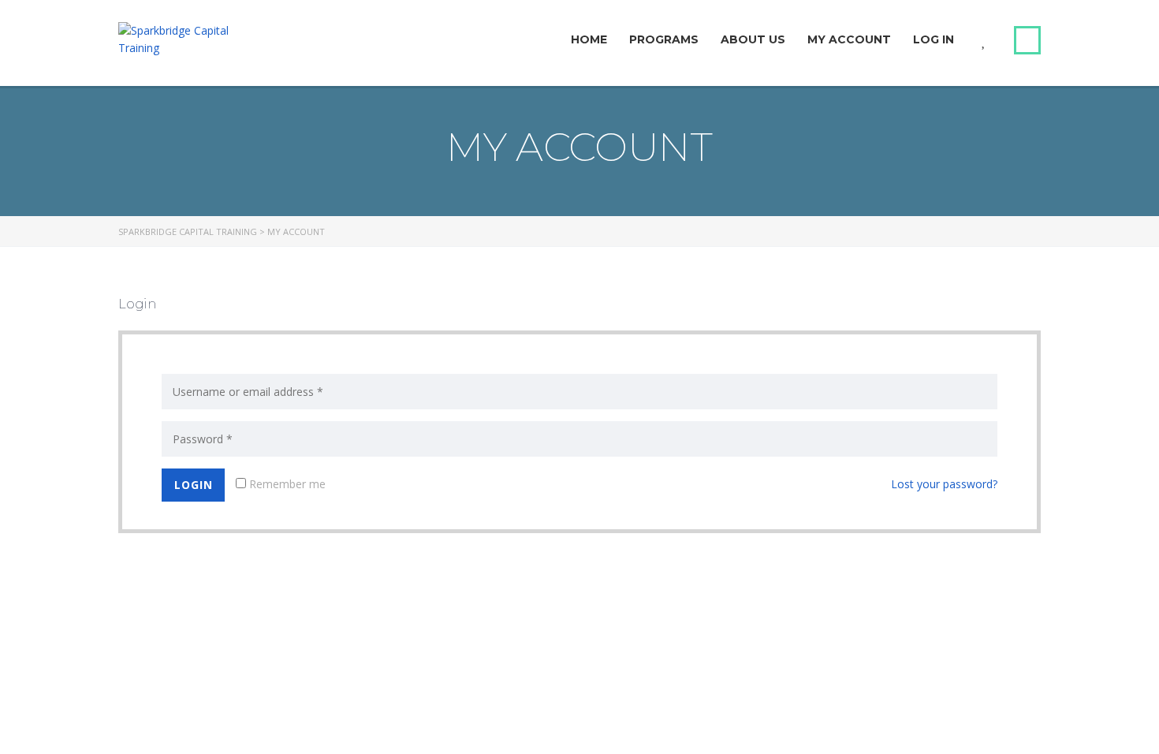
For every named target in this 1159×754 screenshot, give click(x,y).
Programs (664, 39)
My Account (849, 39)
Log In (933, 39)
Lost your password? (944, 483)
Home (589, 39)
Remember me (286, 483)
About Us (753, 39)
